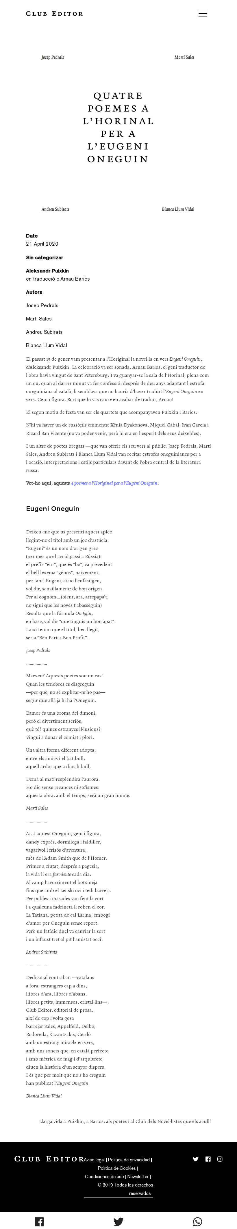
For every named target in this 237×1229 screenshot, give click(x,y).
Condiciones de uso (104, 1176)
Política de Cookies (117, 1168)
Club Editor (54, 13)
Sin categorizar (44, 257)
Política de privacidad (129, 1160)
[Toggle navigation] (203, 13)
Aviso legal (94, 1160)
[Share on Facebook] (39, 1222)
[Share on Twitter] (118, 1222)
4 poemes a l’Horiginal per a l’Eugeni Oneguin (114, 482)
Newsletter (138, 1176)
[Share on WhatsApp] (197, 1222)
